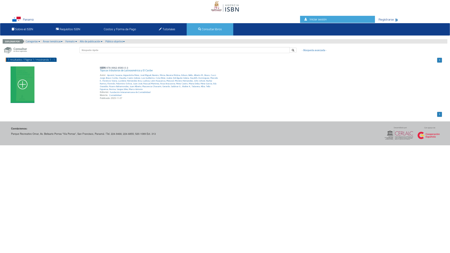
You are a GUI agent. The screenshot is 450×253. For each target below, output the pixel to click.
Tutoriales (168, 29)
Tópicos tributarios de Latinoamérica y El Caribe (126, 70)
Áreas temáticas (52, 41)
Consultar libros (211, 29)
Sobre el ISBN (23, 29)
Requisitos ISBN (69, 29)
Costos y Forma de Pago (119, 29)
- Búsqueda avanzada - (314, 50)
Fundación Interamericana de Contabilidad (130, 92)
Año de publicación (90, 41)
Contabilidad (115, 95)
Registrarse (386, 19)
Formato (70, 41)
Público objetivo (114, 41)
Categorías (32, 41)
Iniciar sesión (318, 19)
